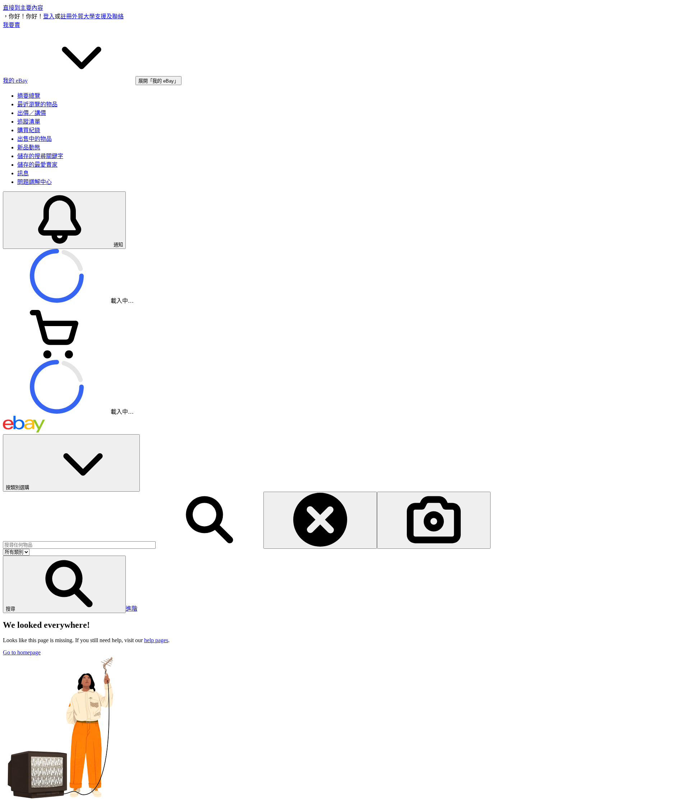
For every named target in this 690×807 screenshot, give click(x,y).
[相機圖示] (434, 520)
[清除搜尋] (320, 520)
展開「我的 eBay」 (158, 81)
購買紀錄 (28, 130)
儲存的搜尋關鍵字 (40, 156)
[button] (64, 584)
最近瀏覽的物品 (37, 104)
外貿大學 (83, 16)
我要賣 (11, 25)
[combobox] (79, 545)
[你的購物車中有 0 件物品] (57, 356)
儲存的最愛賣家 (37, 165)
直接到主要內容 (23, 8)
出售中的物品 (34, 139)
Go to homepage (22, 652)
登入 (49, 16)
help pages (156, 640)
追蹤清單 (28, 122)
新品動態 (28, 147)
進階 (131, 609)
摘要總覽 (28, 96)
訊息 (23, 173)
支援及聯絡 (109, 16)
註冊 (66, 16)
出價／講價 (31, 113)
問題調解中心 (34, 182)
